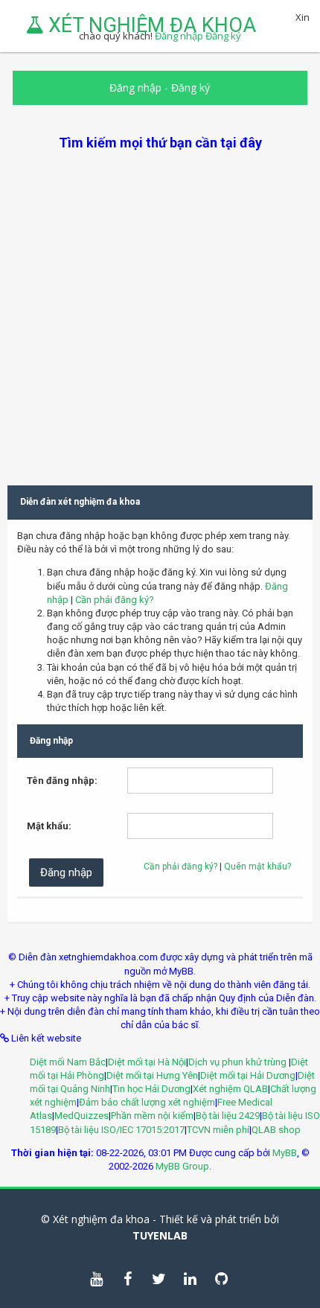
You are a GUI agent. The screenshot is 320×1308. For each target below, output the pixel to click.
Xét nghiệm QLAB (230, 1088)
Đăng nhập (135, 87)
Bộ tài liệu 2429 (228, 1115)
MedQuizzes (81, 1115)
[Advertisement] (160, 312)
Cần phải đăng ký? (114, 599)
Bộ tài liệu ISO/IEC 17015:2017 (121, 1129)
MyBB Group (182, 1166)
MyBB (284, 1152)
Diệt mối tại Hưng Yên (152, 1075)
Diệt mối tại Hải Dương (247, 1075)
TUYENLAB (160, 1235)
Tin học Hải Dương (151, 1088)
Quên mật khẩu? (257, 866)
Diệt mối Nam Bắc (68, 1062)
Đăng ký (190, 87)
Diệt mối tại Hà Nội (147, 1062)
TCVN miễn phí (218, 1129)
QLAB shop (276, 1129)
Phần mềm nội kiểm (152, 1115)
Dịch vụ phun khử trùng (238, 1062)
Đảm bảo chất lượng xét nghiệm (147, 1102)
